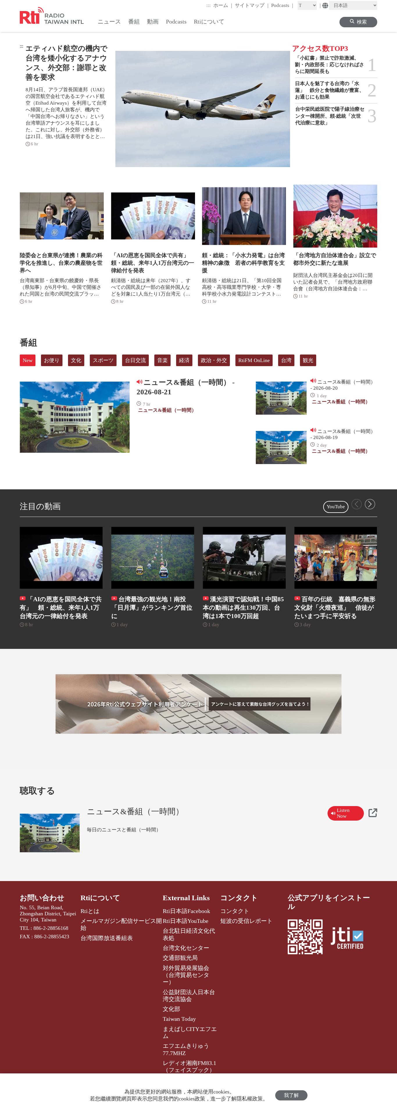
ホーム (222, 5)
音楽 (162, 360)
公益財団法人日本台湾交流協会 (189, 995)
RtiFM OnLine (254, 360)
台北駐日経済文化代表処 (189, 934)
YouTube (336, 506)
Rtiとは (90, 911)
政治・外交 (214, 360)
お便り (52, 360)
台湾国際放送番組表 (107, 938)
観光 (308, 360)
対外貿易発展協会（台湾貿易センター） (186, 975)
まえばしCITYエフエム (190, 1032)
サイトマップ (252, 5)
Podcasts (282, 5)
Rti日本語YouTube (185, 921)
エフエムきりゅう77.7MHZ (186, 1049)
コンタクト (239, 898)
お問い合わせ (42, 898)
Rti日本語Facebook (186, 911)
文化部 (171, 1009)
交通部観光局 (180, 958)
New (28, 360)
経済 (184, 360)
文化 (76, 360)
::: (208, 5)
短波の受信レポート (246, 921)
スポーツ (103, 360)
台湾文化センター (186, 948)
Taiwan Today (179, 1019)
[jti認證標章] (350, 939)
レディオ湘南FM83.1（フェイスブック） (189, 1066)
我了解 (291, 1095)
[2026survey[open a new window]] (198, 704)
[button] (370, 504)
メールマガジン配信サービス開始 (121, 924)
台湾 (286, 360)
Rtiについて (100, 898)
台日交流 (135, 360)
